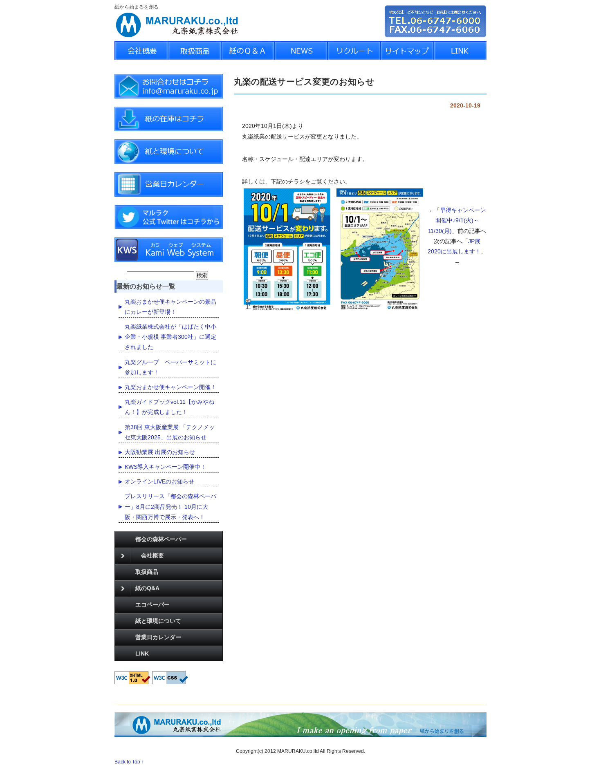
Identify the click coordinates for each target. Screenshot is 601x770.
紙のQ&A (147, 588)
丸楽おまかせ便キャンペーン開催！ (170, 387)
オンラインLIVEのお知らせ (159, 481)
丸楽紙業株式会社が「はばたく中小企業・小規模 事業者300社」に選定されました (170, 336)
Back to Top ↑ (129, 761)
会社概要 (149, 555)
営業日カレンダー (158, 637)
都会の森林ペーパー (161, 539)
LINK (142, 653)
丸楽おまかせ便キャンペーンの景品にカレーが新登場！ (170, 306)
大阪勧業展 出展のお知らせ (160, 452)
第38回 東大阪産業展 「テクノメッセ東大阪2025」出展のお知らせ (170, 432)
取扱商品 (146, 572)
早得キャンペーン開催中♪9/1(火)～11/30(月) (457, 220)
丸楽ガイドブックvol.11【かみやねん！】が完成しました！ (169, 406)
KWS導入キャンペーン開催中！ (165, 466)
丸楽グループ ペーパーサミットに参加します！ (170, 367)
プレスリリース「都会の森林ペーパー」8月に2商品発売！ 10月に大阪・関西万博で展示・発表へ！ (170, 506)
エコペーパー (152, 604)
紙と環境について (158, 621)
